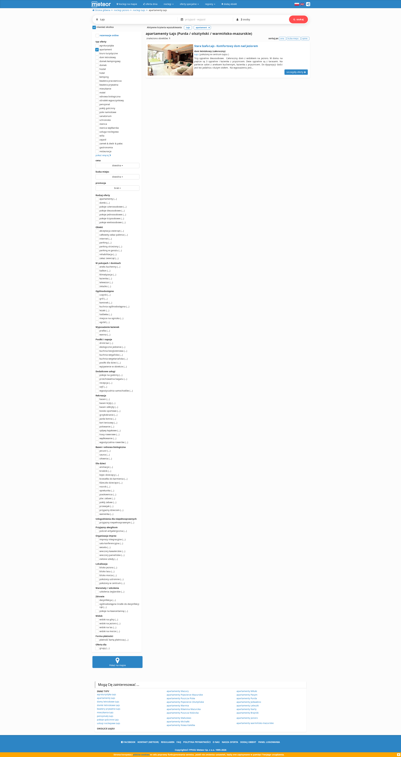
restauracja (105, 151)
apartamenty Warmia (178, 705)
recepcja (105, 382)
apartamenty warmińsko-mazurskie (255, 723)
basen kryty (107, 403)
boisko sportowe (109, 410)
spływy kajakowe (109, 430)
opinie (304, 38)
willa (101, 135)
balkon (104, 270)
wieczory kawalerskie (112, 551)
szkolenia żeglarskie (111, 591)
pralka (104, 330)
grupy (104, 648)
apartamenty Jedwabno (249, 701)
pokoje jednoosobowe (112, 214)
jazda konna (107, 418)
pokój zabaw (107, 502)
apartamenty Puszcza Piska (181, 698)
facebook (129, 742)
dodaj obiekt (248, 742)
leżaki (104, 310)
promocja (101, 182)
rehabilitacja (107, 254)
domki (104, 202)
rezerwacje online (109, 35)
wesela (104, 547)
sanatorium (105, 116)
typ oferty (101, 41)
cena (98, 160)
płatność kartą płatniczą (113, 639)
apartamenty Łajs (106, 698)
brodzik (105, 470)
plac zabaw (107, 498)
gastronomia (106, 147)
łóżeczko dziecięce (110, 482)
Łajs (196, 54)
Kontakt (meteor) (148, 742)
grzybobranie (108, 414)
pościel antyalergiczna (113, 530)
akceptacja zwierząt (111, 230)
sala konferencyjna (111, 543)
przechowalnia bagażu (113, 378)
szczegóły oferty (295, 72)
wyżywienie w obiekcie (113, 366)
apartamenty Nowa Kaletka (181, 725)
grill (103, 298)
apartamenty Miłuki (247, 691)
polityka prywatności (197, 742)
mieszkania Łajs (105, 712)
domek (103, 65)
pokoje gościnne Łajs (108, 719)
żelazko (105, 286)
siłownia (105, 458)
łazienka (105, 278)
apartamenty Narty (246, 709)
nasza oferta (230, 742)
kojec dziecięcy (109, 474)
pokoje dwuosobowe (112, 210)
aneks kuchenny (109, 266)
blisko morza (108, 575)
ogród (104, 322)
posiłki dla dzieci (110, 362)
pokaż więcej (102, 155)
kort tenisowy (108, 422)
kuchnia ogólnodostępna (114, 306)
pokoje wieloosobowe (112, 222)
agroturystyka (106, 45)
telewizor (106, 282)
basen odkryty (108, 406)
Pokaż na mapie (117, 665)
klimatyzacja (107, 274)
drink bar (106, 343)
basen (104, 399)
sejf (103, 386)
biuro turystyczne (108, 53)
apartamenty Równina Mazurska (184, 709)
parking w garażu (110, 250)
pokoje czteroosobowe (112, 206)
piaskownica (107, 494)
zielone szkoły (108, 558)
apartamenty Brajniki (248, 712)
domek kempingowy (109, 61)
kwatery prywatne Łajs (108, 708)
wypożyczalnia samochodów (116, 390)
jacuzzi (104, 450)
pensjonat (104, 104)
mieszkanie (105, 88)
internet (105, 238)
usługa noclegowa (109, 131)
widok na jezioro (109, 623)
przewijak (106, 506)
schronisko (105, 119)
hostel (102, 69)
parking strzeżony (110, 246)
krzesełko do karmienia (113, 478)
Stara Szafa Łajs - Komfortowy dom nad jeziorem (226, 46)
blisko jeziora (108, 567)
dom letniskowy (107, 57)
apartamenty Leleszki (248, 705)
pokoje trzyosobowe (111, 218)
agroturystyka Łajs (106, 694)
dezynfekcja (107, 600)
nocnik (104, 486)
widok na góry (108, 619)
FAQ (179, 742)
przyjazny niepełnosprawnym (116, 522)
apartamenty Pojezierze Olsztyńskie (185, 701)
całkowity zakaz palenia (113, 234)
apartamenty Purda (247, 698)
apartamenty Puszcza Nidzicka (183, 712)
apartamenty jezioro (247, 717)
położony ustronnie (111, 579)
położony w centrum (112, 583)
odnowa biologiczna (109, 96)
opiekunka (106, 490)
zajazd (102, 139)
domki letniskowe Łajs (108, 705)
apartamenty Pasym (247, 694)
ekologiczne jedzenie (112, 346)
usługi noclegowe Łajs (108, 723)
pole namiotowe (107, 112)
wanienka (106, 514)
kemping (104, 76)
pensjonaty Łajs (105, 716)
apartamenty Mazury (178, 691)
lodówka (105, 314)
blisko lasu (106, 571)
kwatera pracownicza (110, 80)
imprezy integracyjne (112, 539)
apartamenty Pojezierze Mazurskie (185, 694)
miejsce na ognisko (111, 318)
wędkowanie (107, 438)
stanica (103, 123)
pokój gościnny (107, 108)
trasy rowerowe (109, 434)
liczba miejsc (102, 171)
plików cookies (141, 754)
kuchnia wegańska (111, 354)
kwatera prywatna (108, 84)
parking (105, 242)
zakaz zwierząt (108, 258)
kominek (105, 302)
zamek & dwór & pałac (111, 143)
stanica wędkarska (109, 127)
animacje (106, 466)
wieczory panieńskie (111, 555)
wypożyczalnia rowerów (113, 442)
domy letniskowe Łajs (108, 701)
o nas (216, 742)
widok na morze (109, 631)
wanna (104, 334)
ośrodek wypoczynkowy (111, 100)
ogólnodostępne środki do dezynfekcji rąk (119, 605)
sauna (104, 454)
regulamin (167, 742)
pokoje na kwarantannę (113, 611)
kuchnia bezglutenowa (113, 350)
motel (102, 92)
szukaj (300, 19)
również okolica (105, 27)
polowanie (106, 426)
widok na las (107, 627)
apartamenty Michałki (178, 721)
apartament (105, 49)
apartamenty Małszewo (179, 717)
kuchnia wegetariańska (113, 358)
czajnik (104, 294)
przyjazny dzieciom (111, 510)
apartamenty (108, 198)
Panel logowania (269, 742)
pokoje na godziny (110, 374)
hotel (102, 72)
